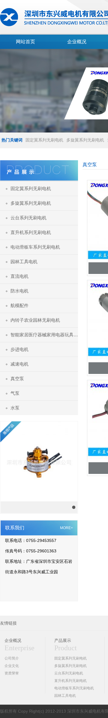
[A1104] (39, 461)
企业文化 (11, 666)
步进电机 (19, 349)
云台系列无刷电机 (28, 217)
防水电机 (19, 290)
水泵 (15, 407)
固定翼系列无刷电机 (44, 140)
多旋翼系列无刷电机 (85, 140)
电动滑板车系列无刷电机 (35, 246)
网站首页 (25, 41)
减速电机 (19, 363)
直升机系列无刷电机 (30, 232)
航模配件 (19, 305)
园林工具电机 (24, 261)
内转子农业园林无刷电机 (35, 320)
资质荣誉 (11, 673)
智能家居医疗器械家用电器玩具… (44, 334)
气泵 (15, 393)
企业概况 (76, 41)
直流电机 (19, 276)
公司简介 (11, 658)
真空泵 (17, 378)
